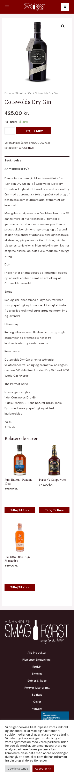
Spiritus (21, 93)
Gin (30, 93)
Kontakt (37, 708)
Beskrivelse (13, 160)
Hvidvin (37, 673)
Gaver (37, 701)
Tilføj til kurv (33, 131)
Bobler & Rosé (37, 680)
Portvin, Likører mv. (37, 687)
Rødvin (37, 666)
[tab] (37, 160)
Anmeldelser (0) (17, 169)
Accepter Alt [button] (43, 768)
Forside (9, 93)
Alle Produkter (37, 652)
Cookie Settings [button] (18, 768)
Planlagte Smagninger (37, 659)
